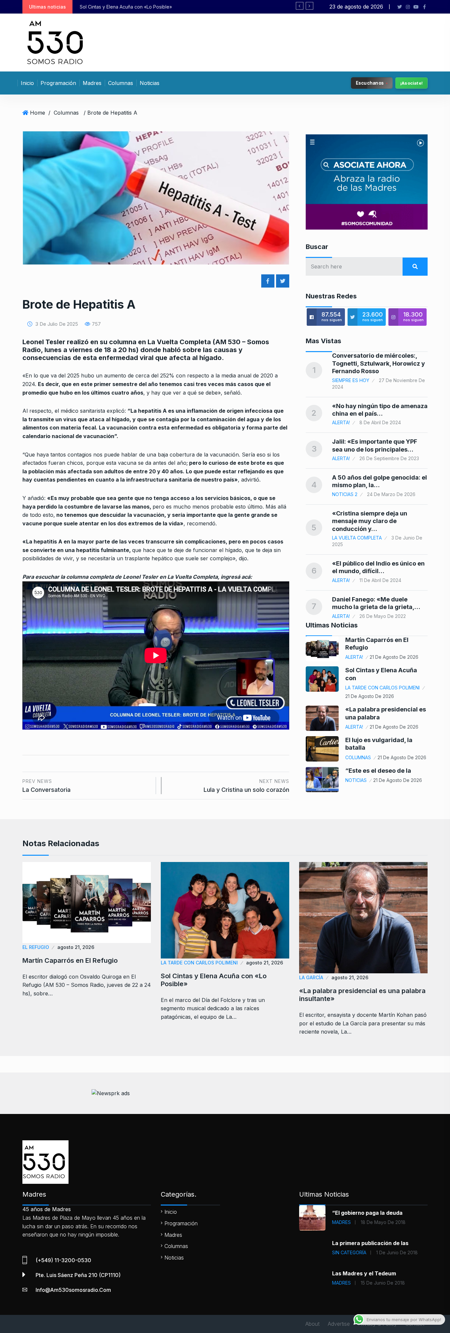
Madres (92, 83)
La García (311, 977)
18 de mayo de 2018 (383, 1222)
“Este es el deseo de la (378, 770)
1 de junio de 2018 (397, 1252)
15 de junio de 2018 (383, 1283)
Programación (58, 83)
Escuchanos (369, 82)
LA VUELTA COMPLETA (357, 538)
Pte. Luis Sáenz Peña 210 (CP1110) (78, 1275)
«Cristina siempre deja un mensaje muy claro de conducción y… (369, 521)
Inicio (27, 83)
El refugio (35, 947)
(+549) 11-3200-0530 (63, 1260)
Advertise (339, 1323)
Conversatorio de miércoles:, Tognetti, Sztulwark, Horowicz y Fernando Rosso (378, 363)
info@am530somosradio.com (73, 1290)
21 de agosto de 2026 (394, 657)
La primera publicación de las (370, 1243)
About (312, 1323)
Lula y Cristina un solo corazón (246, 785)
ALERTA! (341, 422)
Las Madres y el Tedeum (364, 1273)
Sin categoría (349, 1252)
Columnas (120, 83)
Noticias (149, 83)
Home (37, 112)
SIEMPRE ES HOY (350, 380)
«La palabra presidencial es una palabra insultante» (151, 7)
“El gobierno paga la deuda (367, 1212)
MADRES (341, 1222)
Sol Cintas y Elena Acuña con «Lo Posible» (214, 980)
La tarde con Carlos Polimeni (382, 687)
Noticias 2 (344, 494)
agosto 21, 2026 (75, 947)
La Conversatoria (46, 785)
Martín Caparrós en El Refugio (70, 960)
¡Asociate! (411, 83)
